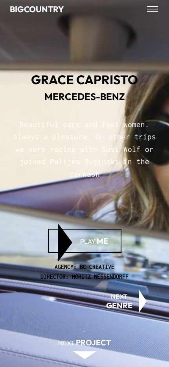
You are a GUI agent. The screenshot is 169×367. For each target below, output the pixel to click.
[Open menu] (152, 9)
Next (119, 301)
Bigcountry (37, 9)
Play (94, 241)
